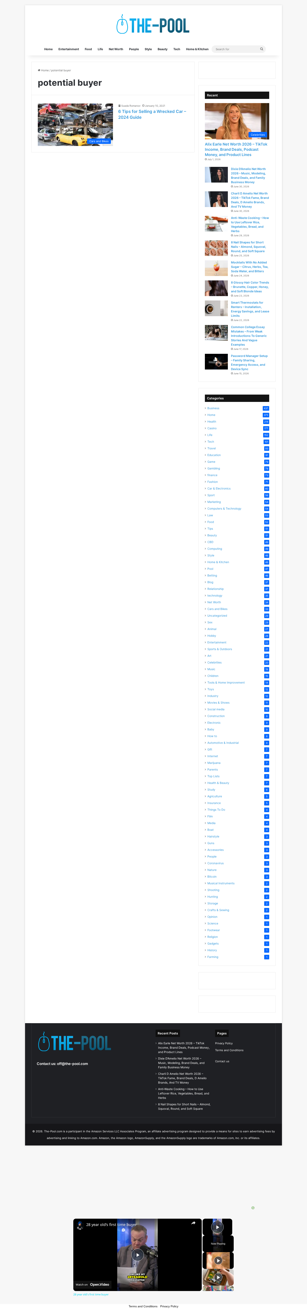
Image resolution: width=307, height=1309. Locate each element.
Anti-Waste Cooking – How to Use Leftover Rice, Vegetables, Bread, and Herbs (183, 1093)
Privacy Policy (224, 1043)
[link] (80, 1225)
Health (211, 421)
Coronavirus (215, 863)
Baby (210, 729)
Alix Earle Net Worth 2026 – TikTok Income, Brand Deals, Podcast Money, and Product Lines (236, 149)
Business (213, 408)
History (212, 950)
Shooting (213, 890)
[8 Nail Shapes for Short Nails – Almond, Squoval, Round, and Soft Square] (216, 248)
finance (212, 475)
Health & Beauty (218, 783)
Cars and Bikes (217, 609)
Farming (212, 957)
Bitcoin (212, 876)
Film (210, 816)
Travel (211, 448)
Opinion (212, 916)
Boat (210, 829)
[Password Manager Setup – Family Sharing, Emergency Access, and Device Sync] (216, 361)
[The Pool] (153, 24)
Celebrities (214, 662)
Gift (209, 749)
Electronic (214, 722)
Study (211, 789)
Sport (211, 495)
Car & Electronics (219, 488)
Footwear (213, 930)
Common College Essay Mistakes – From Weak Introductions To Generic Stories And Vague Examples (249, 335)
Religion (212, 936)
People (134, 49)
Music (211, 669)
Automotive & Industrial (223, 742)
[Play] (218, 1260)
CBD (210, 542)
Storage (212, 903)
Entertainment (68, 49)
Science (212, 923)
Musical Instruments (221, 883)
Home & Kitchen (197, 49)
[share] (193, 1223)
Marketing (214, 502)
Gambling (213, 468)
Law (210, 515)
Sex (209, 622)
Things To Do (216, 809)
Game (211, 461)
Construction (216, 716)
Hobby (211, 635)
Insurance (214, 803)
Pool (210, 568)
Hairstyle (213, 836)
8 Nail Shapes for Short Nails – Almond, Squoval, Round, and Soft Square (248, 246)
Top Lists (213, 776)
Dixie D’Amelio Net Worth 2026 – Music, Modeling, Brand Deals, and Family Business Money (181, 1063)
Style (148, 49)
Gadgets (213, 943)
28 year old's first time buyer (111, 1224)
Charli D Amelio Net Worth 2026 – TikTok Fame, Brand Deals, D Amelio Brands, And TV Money (182, 1078)
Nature (212, 870)
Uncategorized (217, 615)
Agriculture (214, 796)
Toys (210, 689)
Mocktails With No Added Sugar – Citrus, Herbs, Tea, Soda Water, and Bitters (249, 267)
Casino (212, 428)
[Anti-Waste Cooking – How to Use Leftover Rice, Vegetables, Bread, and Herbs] (216, 223)
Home (48, 49)
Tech (176, 49)
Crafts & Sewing (218, 910)
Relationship (215, 589)
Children (212, 676)
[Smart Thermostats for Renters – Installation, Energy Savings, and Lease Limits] (216, 308)
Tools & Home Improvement (226, 682)
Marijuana (214, 762)
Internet (212, 756)
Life (100, 49)
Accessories (215, 849)
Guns (210, 843)
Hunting (212, 896)
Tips (210, 528)
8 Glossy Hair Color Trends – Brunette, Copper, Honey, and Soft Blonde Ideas (250, 287)
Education (214, 455)
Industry (212, 696)
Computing (214, 548)
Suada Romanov (131, 105)
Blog (210, 582)
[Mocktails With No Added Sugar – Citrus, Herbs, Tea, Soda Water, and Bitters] (216, 268)
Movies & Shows (218, 702)
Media (211, 823)
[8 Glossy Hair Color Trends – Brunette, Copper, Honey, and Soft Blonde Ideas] (216, 288)
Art (209, 655)
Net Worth (116, 49)
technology (214, 595)
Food (88, 49)
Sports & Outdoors (219, 649)
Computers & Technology (224, 508)
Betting (212, 575)
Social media (216, 709)
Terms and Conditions (229, 1050)
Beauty (162, 49)
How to (212, 736)
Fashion (212, 481)
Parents (212, 769)
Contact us (222, 1061)
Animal (211, 629)
